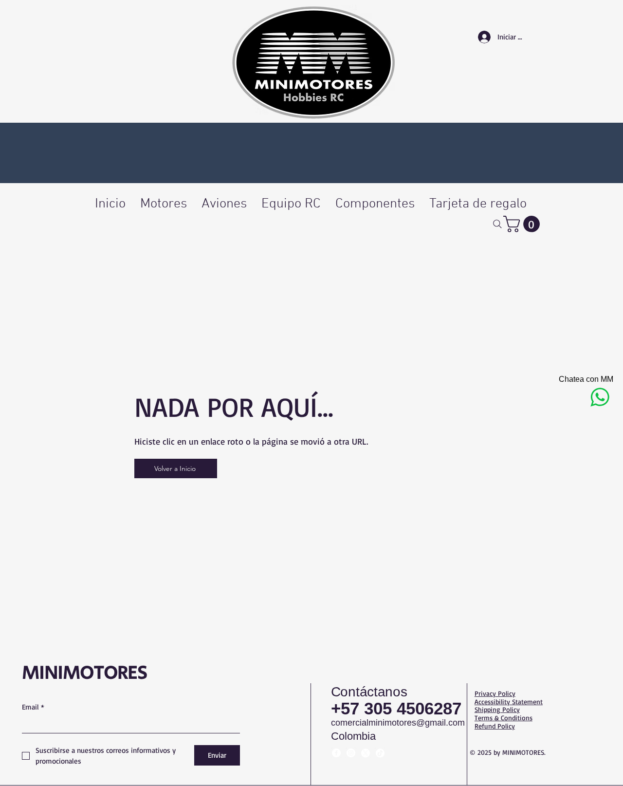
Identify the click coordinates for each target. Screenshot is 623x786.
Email (33, 706)
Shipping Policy (497, 709)
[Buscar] (497, 224)
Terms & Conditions (503, 717)
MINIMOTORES (84, 673)
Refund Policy (495, 726)
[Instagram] (351, 753)
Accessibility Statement (509, 701)
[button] (523, 224)
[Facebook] (336, 753)
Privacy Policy (495, 693)
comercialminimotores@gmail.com (398, 723)
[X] (365, 753)
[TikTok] (380, 753)
